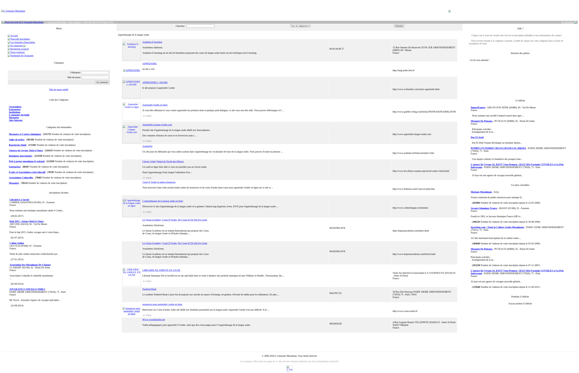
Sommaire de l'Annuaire (21, 55)
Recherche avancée (19, 49)
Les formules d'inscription (22, 42)
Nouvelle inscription (20, 39)
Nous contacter (17, 52)
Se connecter (567, 22)
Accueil (14, 35)
